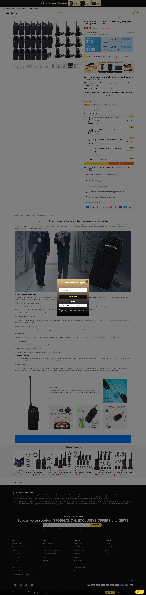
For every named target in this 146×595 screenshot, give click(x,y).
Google (67, 305)
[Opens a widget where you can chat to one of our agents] (139, 592)
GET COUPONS (73, 297)
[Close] (86, 281)
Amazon (81, 305)
